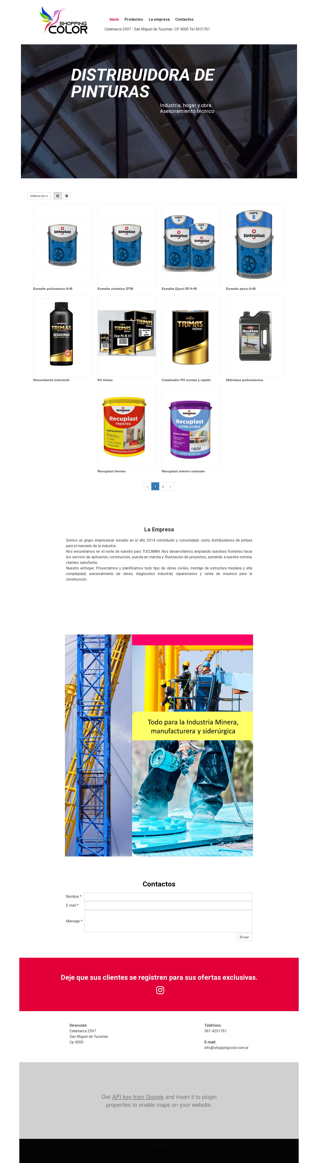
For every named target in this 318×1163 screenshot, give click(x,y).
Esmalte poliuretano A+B (52, 289)
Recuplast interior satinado (183, 471)
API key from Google (138, 1096)
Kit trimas (105, 380)
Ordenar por (38, 196)
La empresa (159, 19)
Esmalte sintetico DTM (115, 289)
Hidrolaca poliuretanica (244, 380)
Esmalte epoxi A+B (241, 289)
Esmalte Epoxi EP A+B (179, 289)
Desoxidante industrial (51, 380)
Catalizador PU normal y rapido (186, 380)
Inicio (114, 19)
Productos (134, 19)
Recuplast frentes (112, 471)
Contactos (184, 19)
